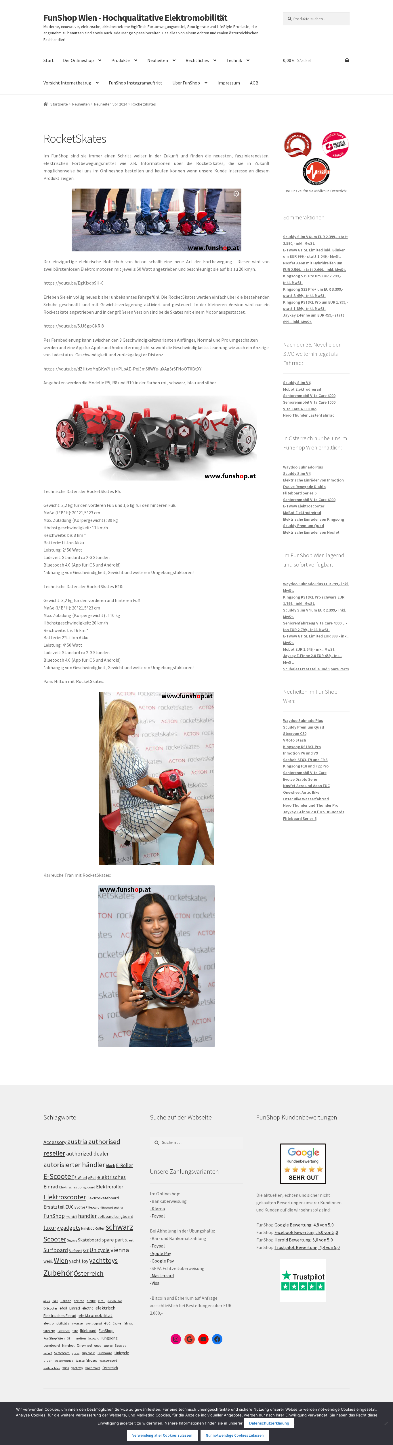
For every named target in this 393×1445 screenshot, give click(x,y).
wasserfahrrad (64, 1361)
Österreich (89, 1273)
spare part (113, 1239)
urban (47, 1361)
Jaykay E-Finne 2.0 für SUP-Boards (313, 811)
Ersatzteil (53, 1206)
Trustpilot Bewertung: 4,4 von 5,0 (307, 1247)
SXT (86, 1250)
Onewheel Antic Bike (301, 792)
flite (75, 1331)
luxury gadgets (61, 1227)
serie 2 (47, 1353)
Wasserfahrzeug (86, 1361)
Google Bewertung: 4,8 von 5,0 (304, 1225)
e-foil (101, 1301)
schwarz (119, 1227)
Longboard (124, 1216)
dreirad (79, 1301)
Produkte (120, 60)
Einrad (74, 1308)
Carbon (65, 1301)
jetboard (93, 1338)
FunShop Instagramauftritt (135, 83)
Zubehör (58, 1272)
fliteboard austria (111, 1207)
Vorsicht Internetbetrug (67, 83)
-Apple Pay (160, 1253)
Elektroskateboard (103, 1198)
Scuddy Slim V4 (296, 382)
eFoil (92, 1177)
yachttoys (103, 1260)
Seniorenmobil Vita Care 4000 (309, 395)
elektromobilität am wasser (63, 1323)
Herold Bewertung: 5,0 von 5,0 (303, 1240)
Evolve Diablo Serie (300, 779)
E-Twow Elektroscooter (303, 506)
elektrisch (105, 1308)
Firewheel (64, 1331)
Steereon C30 (294, 733)
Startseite (59, 104)
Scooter (54, 1239)
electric (87, 1308)
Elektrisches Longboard (77, 1187)
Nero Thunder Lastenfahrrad (309, 415)
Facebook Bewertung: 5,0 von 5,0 (306, 1232)
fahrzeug (49, 1331)
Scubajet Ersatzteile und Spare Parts (316, 668)
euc (107, 1323)
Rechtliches (197, 60)
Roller (100, 1228)
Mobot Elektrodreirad (302, 389)
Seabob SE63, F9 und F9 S (305, 759)
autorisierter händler (74, 1164)
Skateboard (89, 1240)
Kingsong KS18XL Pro (302, 746)
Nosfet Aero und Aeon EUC (306, 785)
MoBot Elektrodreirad (302, 512)
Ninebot (87, 1228)
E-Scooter (58, 1176)
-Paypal (157, 1216)
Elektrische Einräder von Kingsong (313, 519)
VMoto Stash (294, 740)
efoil (63, 1308)
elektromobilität (95, 1315)
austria (77, 1141)
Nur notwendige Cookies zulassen (235, 1435)
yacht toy (78, 1261)
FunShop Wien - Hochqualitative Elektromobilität (135, 17)
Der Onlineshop (78, 60)
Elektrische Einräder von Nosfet (311, 532)
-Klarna (157, 1208)
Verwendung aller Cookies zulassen (162, 1435)
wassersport (108, 1360)
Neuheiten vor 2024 (110, 104)
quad (97, 1346)
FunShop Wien (54, 1338)
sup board (88, 1353)
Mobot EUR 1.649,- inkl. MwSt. (309, 649)
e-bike (91, 1301)
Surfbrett (75, 1250)
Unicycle (99, 1250)
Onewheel (84, 1345)
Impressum (229, 83)
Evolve (80, 1207)
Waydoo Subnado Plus (303, 467)
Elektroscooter (64, 1196)
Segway (72, 1240)
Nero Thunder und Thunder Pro (310, 805)
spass (75, 1353)
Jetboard (106, 1216)
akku (46, 1301)
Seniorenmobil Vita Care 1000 (309, 402)
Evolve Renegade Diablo (304, 486)
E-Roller (124, 1165)
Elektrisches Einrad (59, 1315)
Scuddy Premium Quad (303, 525)
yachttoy (77, 1368)
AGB (254, 83)
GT (68, 1338)
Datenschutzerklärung (269, 1423)
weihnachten (51, 1368)
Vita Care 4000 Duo (299, 408)
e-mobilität (115, 1301)
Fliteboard (93, 1207)
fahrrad (128, 1323)
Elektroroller (109, 1187)
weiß (48, 1261)
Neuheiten (157, 60)
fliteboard (88, 1330)
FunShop (54, 1215)
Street (129, 1240)
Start (48, 60)
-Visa (154, 1283)
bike (55, 1301)
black (110, 1165)
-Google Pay (162, 1261)
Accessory (54, 1142)
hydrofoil (71, 1217)
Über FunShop (186, 83)
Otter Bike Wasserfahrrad (306, 798)
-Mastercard (162, 1275)
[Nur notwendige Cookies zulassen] (386, 1423)
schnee (108, 1346)
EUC (69, 1207)
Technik (234, 60)
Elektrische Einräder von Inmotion (313, 480)
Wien (61, 1260)
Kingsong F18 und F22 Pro (306, 766)
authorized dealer (87, 1153)
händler (87, 1215)
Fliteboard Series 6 (299, 493)
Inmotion (79, 1338)
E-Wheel (81, 1177)
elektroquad (94, 1323)
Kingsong (110, 1338)
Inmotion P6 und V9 (300, 753)
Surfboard (55, 1250)
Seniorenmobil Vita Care (305, 772)
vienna (119, 1250)
